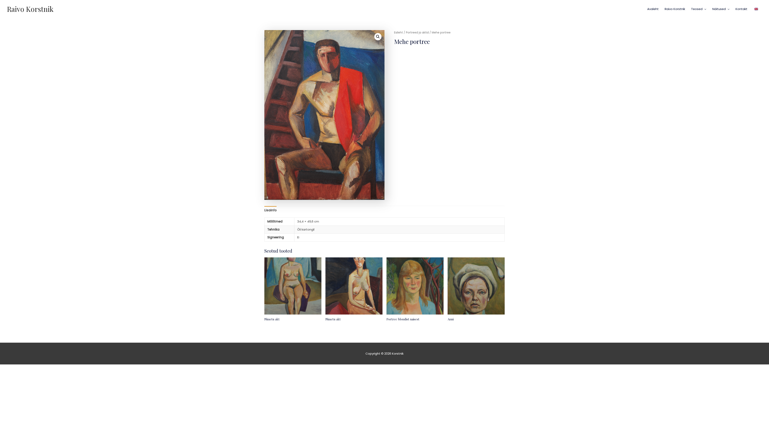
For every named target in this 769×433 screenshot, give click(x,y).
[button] (377, 36)
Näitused (719, 9)
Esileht (398, 32)
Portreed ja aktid (417, 32)
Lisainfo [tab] (270, 210)
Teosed (697, 9)
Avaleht (653, 9)
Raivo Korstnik (30, 9)
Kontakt (741, 9)
